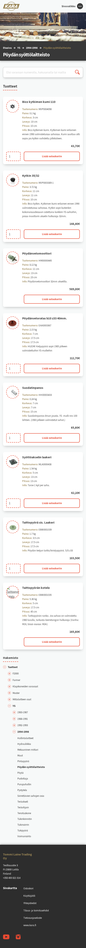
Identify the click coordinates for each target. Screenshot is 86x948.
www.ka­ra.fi (29, 925)
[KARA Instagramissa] (18, 936)
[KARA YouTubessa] (6, 937)
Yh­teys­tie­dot (29, 903)
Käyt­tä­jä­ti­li (29, 895)
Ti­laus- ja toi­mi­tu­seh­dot (36, 910)
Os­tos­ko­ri (28, 888)
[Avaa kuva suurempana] (13, 106)
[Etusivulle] (11, 6)
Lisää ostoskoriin (52, 156)
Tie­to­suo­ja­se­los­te (32, 918)
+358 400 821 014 (11, 878)
